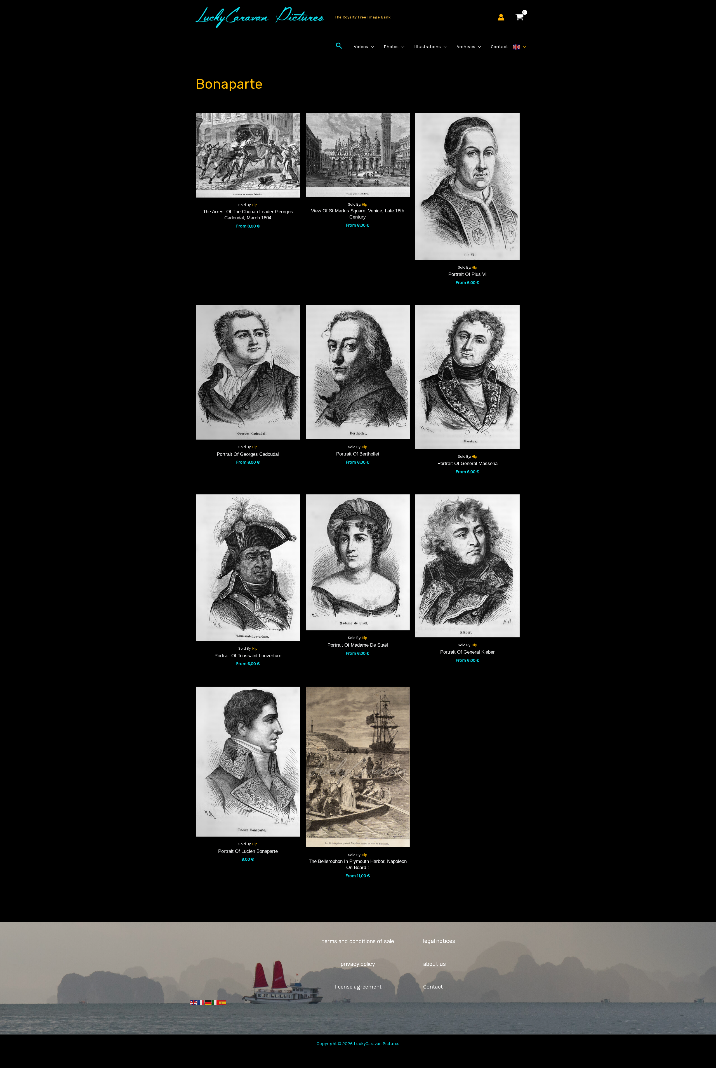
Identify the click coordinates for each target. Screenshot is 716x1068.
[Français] (201, 1002)
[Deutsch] (208, 1002)
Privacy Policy (358, 964)
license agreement (358, 987)
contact (433, 987)
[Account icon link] (501, 17)
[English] (519, 46)
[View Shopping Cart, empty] (519, 17)
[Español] (223, 1002)
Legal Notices (439, 941)
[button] (339, 46)
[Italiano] (215, 1002)
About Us (434, 964)
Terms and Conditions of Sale (358, 941)
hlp (255, 205)
